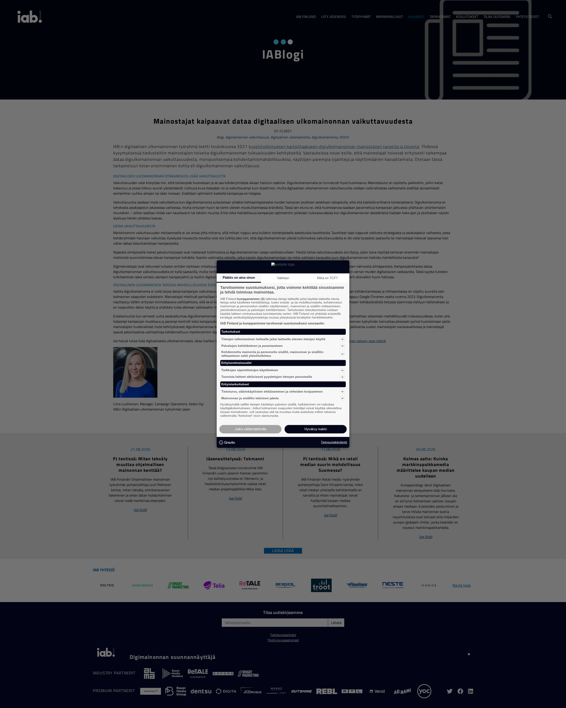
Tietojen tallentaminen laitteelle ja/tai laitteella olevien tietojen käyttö (273, 339)
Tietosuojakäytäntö (334, 442)
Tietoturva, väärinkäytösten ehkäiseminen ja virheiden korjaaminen (272, 391)
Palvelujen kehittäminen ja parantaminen (252, 345)
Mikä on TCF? (327, 278)
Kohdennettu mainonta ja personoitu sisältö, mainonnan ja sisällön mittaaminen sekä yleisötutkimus (272, 354)
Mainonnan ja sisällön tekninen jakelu (250, 398)
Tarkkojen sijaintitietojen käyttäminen (249, 370)
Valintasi (283, 278)
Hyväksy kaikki (315, 429)
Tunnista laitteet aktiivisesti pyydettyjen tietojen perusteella (266, 377)
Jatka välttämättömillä (250, 429)
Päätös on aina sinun (239, 277)
